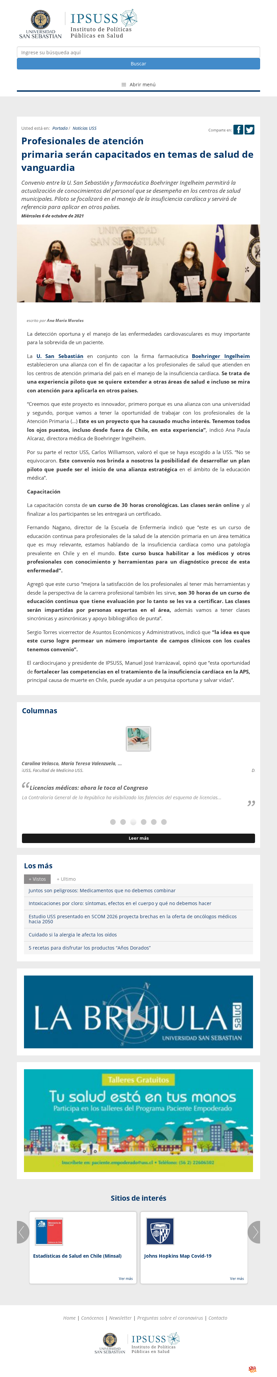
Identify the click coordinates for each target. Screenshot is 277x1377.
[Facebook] (238, 129)
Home (69, 1318)
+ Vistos (37, 879)
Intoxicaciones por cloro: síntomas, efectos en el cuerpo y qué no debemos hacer (120, 903)
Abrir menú (142, 84)
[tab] (37, 879)
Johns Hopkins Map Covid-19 (177, 1256)
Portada (60, 128)
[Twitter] (249, 129)
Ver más (126, 1278)
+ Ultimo (66, 879)
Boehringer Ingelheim (221, 356)
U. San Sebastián (59, 356)
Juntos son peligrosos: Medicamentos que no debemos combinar (102, 890)
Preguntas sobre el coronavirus (170, 1318)
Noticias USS (85, 128)
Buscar (138, 63)
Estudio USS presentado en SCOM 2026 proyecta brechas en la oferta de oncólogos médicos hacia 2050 (133, 919)
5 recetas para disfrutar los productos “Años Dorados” (90, 948)
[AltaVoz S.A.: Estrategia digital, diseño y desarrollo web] (252, 1369)
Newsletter (120, 1318)
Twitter (249, 129)
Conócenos (92, 1318)
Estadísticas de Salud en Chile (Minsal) (77, 1256)
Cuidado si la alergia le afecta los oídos (73, 934)
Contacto (217, 1318)
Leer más (139, 838)
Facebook (238, 129)
